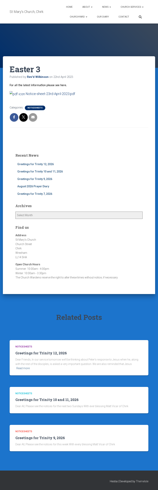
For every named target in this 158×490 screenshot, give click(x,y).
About (86, 7)
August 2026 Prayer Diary (33, 186)
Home (69, 7)
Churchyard (77, 16)
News (105, 7)
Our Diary (103, 16)
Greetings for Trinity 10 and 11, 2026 (40, 171)
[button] (91, 7)
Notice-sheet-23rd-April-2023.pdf (50, 94)
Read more (23, 368)
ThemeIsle (142, 481)
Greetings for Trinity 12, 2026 (35, 164)
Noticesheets (35, 108)
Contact (123, 16)
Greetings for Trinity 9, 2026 (34, 179)
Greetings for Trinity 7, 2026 (34, 193)
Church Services (131, 7)
